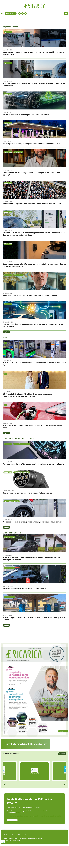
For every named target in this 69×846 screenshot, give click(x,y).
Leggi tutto (6, 332)
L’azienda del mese (18, 152)
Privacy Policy (7, 840)
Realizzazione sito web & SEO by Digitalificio (16, 835)
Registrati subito (12, 820)
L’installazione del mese (9, 537)
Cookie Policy (16, 840)
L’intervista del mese (18, 274)
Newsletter (9, 13)
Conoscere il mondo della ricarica (21, 443)
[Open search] (2, 13)
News (5, 342)
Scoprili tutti (62, 753)
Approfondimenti (8, 32)
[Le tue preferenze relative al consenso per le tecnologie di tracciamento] (3, 841)
